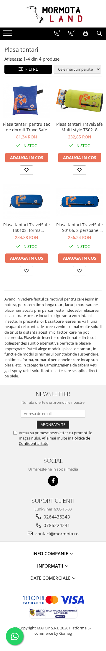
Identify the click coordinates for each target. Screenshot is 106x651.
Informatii (50, 566)
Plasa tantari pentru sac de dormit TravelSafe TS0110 (26, 127)
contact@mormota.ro (56, 534)
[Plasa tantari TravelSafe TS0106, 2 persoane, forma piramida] (79, 201)
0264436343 (56, 517)
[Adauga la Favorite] (26, 170)
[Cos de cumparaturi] (85, 33)
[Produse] (8, 34)
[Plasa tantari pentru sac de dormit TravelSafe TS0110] (26, 100)
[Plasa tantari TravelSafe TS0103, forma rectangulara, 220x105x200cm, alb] (26, 201)
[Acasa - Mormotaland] (53, 13)
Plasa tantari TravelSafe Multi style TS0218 (79, 127)
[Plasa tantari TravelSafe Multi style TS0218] (79, 100)
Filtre (30, 69)
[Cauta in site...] (99, 33)
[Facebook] (53, 481)
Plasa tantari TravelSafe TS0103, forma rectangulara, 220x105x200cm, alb (26, 227)
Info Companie (50, 553)
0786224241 (56, 525)
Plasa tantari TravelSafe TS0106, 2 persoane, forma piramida (79, 227)
